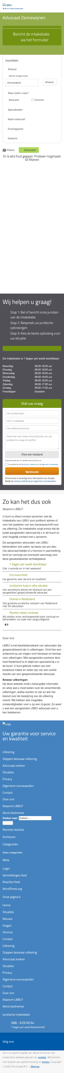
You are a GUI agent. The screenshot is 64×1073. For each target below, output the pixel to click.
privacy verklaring (22, 481)
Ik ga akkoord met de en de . (33, 464)
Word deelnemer (13, 812)
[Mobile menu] (58, 4)
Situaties (8, 772)
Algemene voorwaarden (18, 785)
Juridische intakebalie (16, 1014)
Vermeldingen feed (15, 875)
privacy (45, 1061)
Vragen (7, 925)
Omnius (8, 932)
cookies (42, 1057)
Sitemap (35, 1066)
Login (6, 868)
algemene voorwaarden (50, 464)
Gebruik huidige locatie (18, 75)
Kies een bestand (32, 454)
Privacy (7, 779)
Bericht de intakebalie (31, 37)
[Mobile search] (51, 4)
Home (6, 905)
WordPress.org (12, 888)
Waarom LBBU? (13, 806)
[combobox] (35, 818)
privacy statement (30, 464)
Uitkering (8, 752)
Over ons (8, 799)
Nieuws (7, 918)
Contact (8, 792)
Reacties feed (11, 882)
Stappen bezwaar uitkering (20, 758)
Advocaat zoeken (14, 765)
